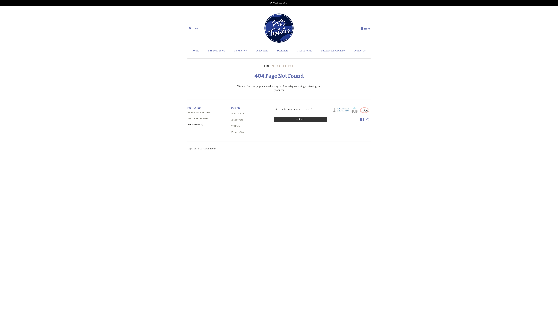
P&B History (237, 126)
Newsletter (240, 50)
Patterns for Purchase (333, 50)
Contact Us (360, 50)
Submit (300, 119)
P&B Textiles (211, 149)
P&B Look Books (216, 50)
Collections (262, 50)
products (279, 90)
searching (299, 86)
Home (196, 50)
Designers (282, 50)
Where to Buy (237, 132)
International (237, 113)
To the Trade (237, 120)
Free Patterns (304, 50)
